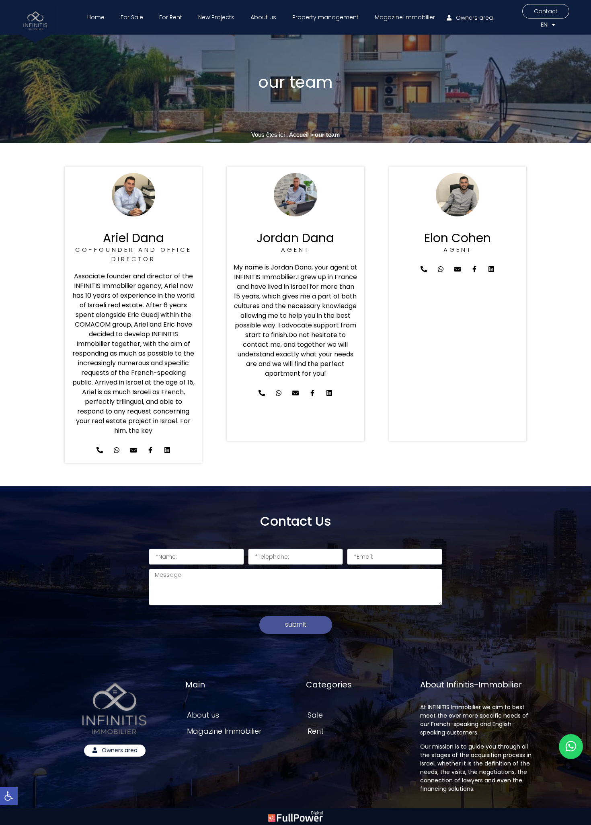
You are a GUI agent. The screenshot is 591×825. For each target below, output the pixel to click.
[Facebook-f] (150, 450)
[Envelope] (133, 450)
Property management (325, 17)
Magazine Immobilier (405, 17)
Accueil (298, 134)
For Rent (170, 17)
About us (263, 17)
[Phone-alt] (99, 450)
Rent (316, 731)
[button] (9, 796)
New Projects (216, 17)
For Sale (132, 17)
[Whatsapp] (116, 450)
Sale (315, 715)
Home (96, 17)
